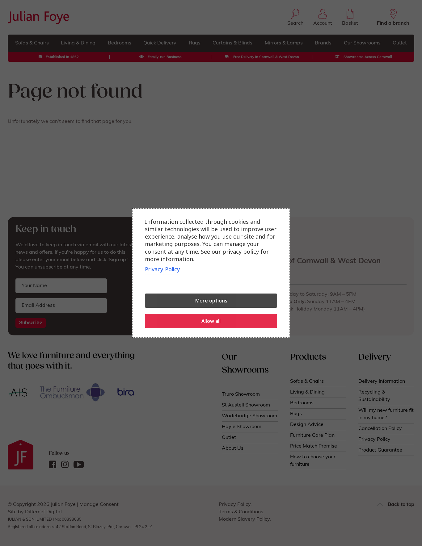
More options (211, 300)
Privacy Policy (162, 269)
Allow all (211, 321)
